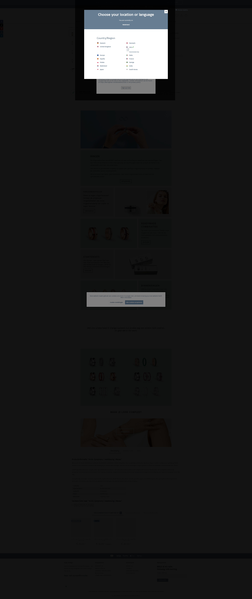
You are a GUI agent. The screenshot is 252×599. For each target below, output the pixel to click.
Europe (102, 55)
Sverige (131, 62)
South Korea (133, 69)
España (102, 59)
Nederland (103, 66)
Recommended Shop (134, 51)
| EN (127, 49)
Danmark (132, 43)
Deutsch (102, 43)
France (131, 59)
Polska (102, 62)
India (131, 66)
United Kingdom (105, 46)
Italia (131, 55)
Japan (102, 69)
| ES (127, 50)
